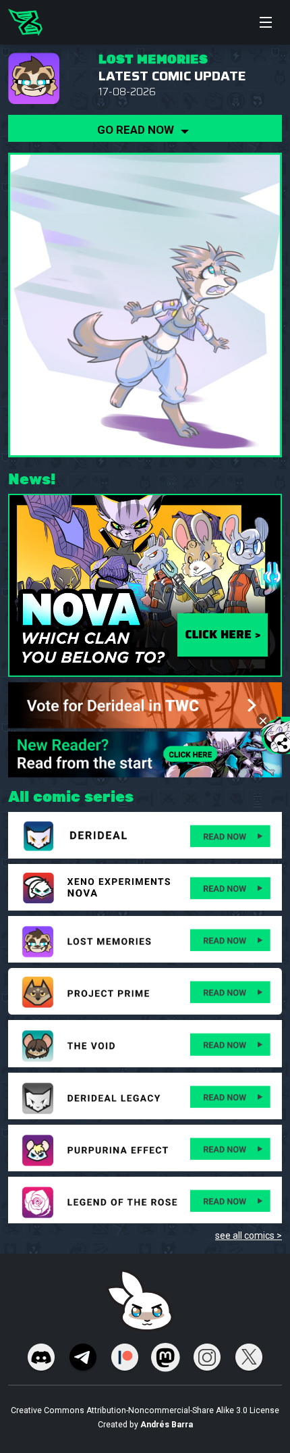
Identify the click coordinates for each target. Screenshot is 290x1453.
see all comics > (248, 1235)
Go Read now (137, 129)
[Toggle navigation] (266, 22)
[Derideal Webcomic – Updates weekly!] (25, 22)
